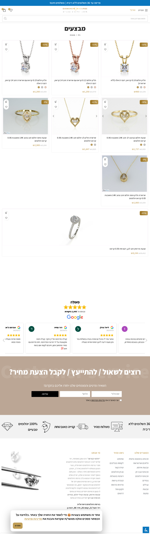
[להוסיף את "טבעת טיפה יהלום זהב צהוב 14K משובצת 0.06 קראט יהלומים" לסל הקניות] (6, 101)
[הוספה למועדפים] (105, 49)
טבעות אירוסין (95, 494)
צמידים (70, 494)
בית (79, 35)
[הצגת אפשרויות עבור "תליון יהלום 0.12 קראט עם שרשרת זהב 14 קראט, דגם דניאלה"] (55, 44)
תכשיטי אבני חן (94, 498)
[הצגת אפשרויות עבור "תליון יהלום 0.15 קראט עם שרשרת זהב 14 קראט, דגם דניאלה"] (6, 44)
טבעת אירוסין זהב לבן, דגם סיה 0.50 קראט (128, 248)
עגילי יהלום (78, 494)
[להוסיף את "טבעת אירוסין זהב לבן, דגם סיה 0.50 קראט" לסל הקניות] (6, 212)
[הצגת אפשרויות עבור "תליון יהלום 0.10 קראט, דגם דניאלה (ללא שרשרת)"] (105, 44)
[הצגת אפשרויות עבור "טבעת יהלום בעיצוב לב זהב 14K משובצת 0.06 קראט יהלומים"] (105, 101)
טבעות (85, 494)
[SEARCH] (5, 19)
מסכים (18, 525)
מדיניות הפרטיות (98, 400)
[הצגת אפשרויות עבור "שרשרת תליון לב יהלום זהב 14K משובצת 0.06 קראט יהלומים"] (55, 101)
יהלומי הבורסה (93, 458)
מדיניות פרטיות (33, 518)
